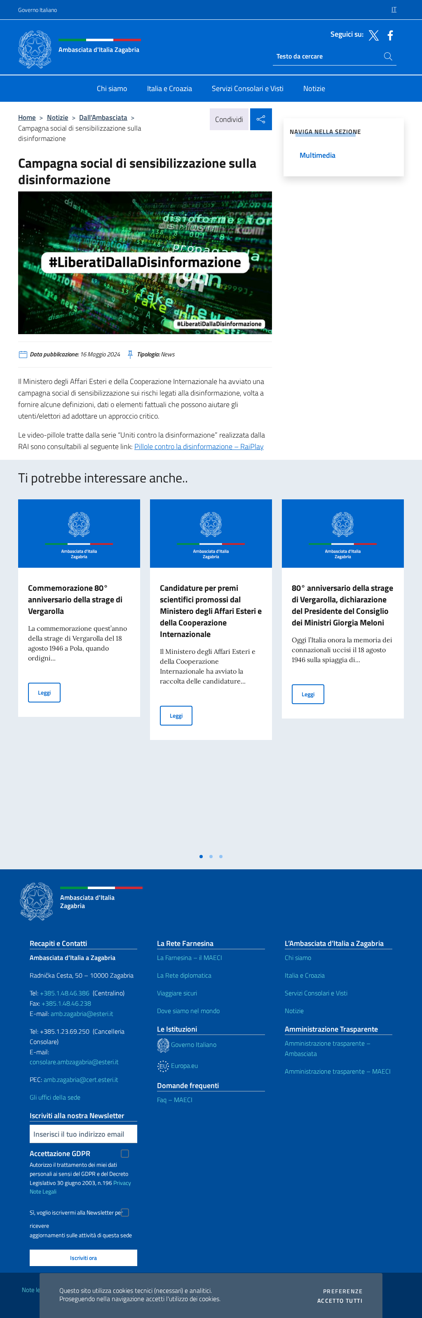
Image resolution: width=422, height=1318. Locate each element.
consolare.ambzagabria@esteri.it (74, 1062)
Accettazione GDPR (60, 1153)
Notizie (57, 117)
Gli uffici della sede (55, 1097)
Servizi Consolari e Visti (316, 993)
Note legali (35, 1290)
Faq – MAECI (174, 1100)
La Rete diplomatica (184, 975)
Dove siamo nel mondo (188, 1011)
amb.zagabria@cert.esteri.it (81, 1079)
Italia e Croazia (305, 975)
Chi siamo (298, 957)
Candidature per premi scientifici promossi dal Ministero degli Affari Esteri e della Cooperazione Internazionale (211, 610)
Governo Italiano (37, 9)
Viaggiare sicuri (177, 993)
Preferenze (343, 1291)
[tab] (201, 856)
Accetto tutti (340, 1301)
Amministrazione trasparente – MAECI (338, 1071)
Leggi (49, 692)
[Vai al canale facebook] (388, 35)
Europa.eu (183, 1065)
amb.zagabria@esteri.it (82, 1013)
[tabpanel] (79, 674)
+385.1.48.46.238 (66, 1003)
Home (27, 117)
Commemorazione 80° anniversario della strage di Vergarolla (75, 599)
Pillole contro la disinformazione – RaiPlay (199, 446)
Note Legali (43, 1191)
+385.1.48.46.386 (64, 993)
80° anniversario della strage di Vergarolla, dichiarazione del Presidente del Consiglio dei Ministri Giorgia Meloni (342, 605)
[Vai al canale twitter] (371, 35)
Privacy (122, 1182)
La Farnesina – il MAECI (189, 957)
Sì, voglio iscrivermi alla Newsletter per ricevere (76, 1213)
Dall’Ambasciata (103, 117)
